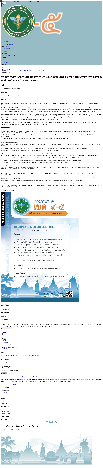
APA (4, 333)
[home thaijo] (51, 422)
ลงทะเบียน (5, 62)
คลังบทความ (6, 69)
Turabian (5, 340)
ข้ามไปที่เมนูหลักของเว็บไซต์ (17, 1)
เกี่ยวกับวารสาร (7, 43)
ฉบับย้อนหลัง (6, 48)
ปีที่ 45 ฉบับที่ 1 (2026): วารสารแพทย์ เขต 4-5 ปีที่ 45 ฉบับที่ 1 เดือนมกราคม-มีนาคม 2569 (24, 70)
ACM (4, 330)
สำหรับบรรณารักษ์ (8, 413)
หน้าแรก (5, 67)
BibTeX (5, 348)
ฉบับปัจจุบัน (6, 46)
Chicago (5, 335)
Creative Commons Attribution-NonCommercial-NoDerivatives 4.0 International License (31, 376)
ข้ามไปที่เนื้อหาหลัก (5, 1)
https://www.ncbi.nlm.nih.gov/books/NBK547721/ (56, 171)
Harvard (5, 337)
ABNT (5, 334)
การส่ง (5, 51)
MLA (4, 339)
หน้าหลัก (5, 41)
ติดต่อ (4, 57)
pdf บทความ (6, 309)
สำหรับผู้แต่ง (6, 411)
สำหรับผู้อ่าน (6, 409)
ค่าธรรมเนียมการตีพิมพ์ (9, 55)
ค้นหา (2, 59)
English (5, 401)
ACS (4, 332)
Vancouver (5, 342)
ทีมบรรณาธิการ (10, 44)
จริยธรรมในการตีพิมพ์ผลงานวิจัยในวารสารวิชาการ (16, 429)
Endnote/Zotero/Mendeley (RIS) (10, 347)
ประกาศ (5, 53)
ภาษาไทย (5, 403)
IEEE (4, 338)
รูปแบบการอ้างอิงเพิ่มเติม (6, 328)
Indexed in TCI (4, 392)
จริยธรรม (5, 50)
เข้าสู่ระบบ (5, 64)
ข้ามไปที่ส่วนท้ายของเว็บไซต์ (32, 1)
